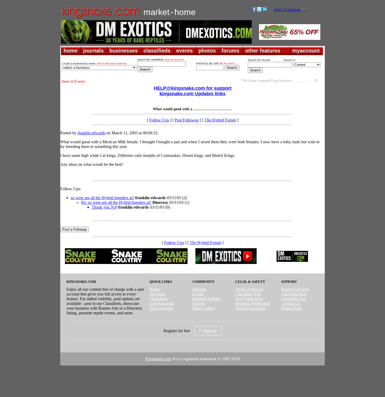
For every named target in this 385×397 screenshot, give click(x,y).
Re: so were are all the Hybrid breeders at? (116, 202)
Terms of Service (249, 289)
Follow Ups (159, 120)
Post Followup (187, 120)
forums (230, 51)
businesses (123, 51)
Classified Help (294, 294)
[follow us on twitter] (259, 10)
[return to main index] (100, 17)
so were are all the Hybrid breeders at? (102, 197)
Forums (198, 303)
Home (155, 289)
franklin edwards (91, 133)
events (184, 51)
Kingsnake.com (158, 359)
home (71, 51)
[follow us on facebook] (253, 10)
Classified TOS (248, 294)
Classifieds (158, 299)
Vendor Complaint (250, 308)
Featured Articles (206, 299)
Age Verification (249, 299)
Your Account (161, 308)
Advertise (158, 294)
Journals (199, 289)
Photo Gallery (204, 308)
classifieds (157, 51)
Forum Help (291, 308)
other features (262, 51)
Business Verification (252, 303)
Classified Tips (293, 299)
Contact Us (290, 303)
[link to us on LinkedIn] (264, 10)
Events (198, 294)
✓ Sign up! (208, 331)
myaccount (306, 51)
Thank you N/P (104, 207)
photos (207, 51)
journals (93, 51)
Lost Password (162, 303)
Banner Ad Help (295, 289)
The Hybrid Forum (220, 120)
